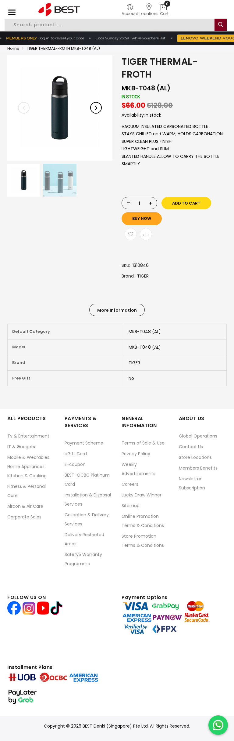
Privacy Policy (136, 454)
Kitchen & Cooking (27, 476)
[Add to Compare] (146, 234)
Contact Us (191, 447)
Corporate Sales (24, 517)
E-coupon (75, 464)
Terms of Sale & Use (143, 443)
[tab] (117, 310)
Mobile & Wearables (28, 457)
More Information (117, 310)
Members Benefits (198, 468)
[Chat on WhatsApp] (218, 725)
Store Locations (195, 457)
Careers (130, 484)
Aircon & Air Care (25, 506)
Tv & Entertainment (28, 436)
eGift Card (76, 454)
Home (13, 48)
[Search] (220, 25)
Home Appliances (25, 466)
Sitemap (131, 506)
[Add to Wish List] (131, 234)
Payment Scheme (84, 443)
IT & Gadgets (21, 447)
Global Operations (198, 436)
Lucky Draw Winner (141, 495)
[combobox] (110, 25)
